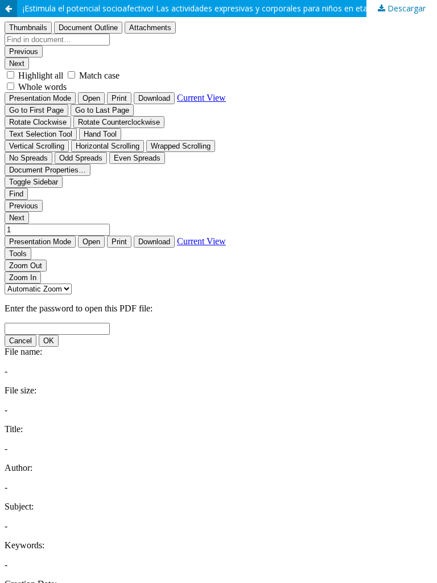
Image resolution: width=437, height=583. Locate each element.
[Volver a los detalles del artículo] (8, 8)
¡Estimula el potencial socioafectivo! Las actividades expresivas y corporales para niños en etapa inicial (211, 8)
